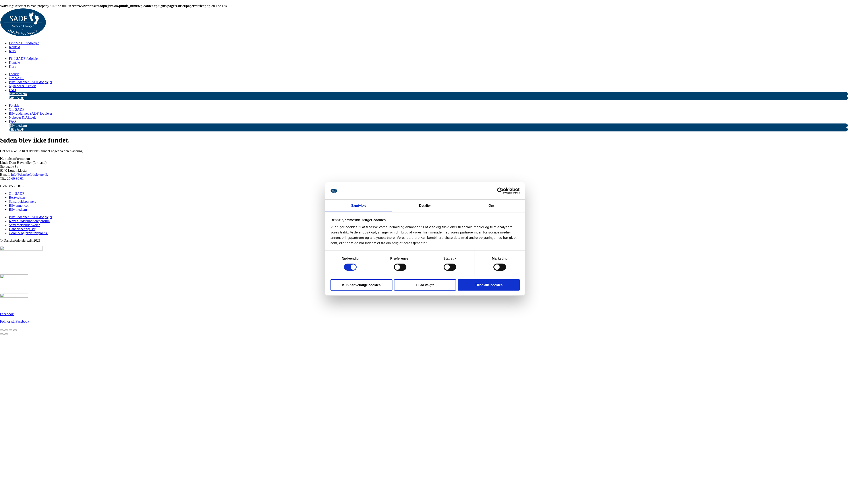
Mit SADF (16, 98)
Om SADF (16, 78)
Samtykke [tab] (358, 205)
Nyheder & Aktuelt (22, 86)
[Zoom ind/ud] (2, 330)
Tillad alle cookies (488, 285)
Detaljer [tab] (425, 205)
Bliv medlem (18, 94)
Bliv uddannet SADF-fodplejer (30, 82)
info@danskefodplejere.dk (29, 174)
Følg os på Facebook (14, 321)
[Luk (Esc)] (15, 330)
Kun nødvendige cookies (361, 285)
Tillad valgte (425, 285)
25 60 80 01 (15, 178)
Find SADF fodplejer (24, 43)
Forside (14, 74)
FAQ (12, 90)
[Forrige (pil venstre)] (2, 334)
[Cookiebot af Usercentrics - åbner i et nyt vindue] (500, 190)
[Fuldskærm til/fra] (6, 330)
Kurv (12, 51)
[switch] (400, 267)
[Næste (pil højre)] (6, 334)
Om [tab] (491, 205)
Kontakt (14, 47)
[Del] (10, 330)
